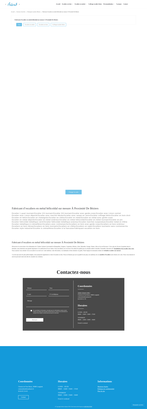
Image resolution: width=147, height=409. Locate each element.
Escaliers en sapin (84, 226)
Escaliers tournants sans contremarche (110, 226)
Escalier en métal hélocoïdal (72, 220)
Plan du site (101, 391)
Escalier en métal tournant (97, 220)
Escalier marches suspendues (92, 222)
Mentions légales (103, 386)
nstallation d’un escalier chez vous (124, 248)
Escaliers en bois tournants (46, 226)
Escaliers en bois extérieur (113, 224)
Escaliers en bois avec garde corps (84, 224)
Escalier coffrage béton (100, 215)
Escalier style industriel (22, 228)
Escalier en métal (73, 218)
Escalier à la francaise (64, 228)
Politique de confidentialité (106, 389)
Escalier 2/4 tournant (43, 213)
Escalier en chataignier (38, 218)
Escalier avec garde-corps (84, 213)
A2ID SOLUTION (88, 406)
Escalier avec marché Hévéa (50, 215)
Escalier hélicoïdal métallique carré (27, 222)
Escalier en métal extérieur (47, 220)
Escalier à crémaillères (43, 228)
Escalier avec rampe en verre (77, 215)
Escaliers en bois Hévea (23, 226)
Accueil (13, 11)
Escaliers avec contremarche (55, 224)
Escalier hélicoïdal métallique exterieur (61, 222)
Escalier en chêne (57, 218)
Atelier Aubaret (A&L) (84, 293)
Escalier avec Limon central (108, 213)
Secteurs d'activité (21, 11)
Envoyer (34, 320)
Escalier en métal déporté (23, 220)
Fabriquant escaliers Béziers (33, 11)
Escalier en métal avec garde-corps (97, 218)
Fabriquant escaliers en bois (87, 228)
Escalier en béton (19, 218)
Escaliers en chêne (67, 226)
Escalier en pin (116, 220)
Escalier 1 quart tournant (23, 213)
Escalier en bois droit (120, 215)
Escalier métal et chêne (116, 222)
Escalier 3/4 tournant (62, 213)
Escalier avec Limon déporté (24, 215)
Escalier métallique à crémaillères (27, 224)
